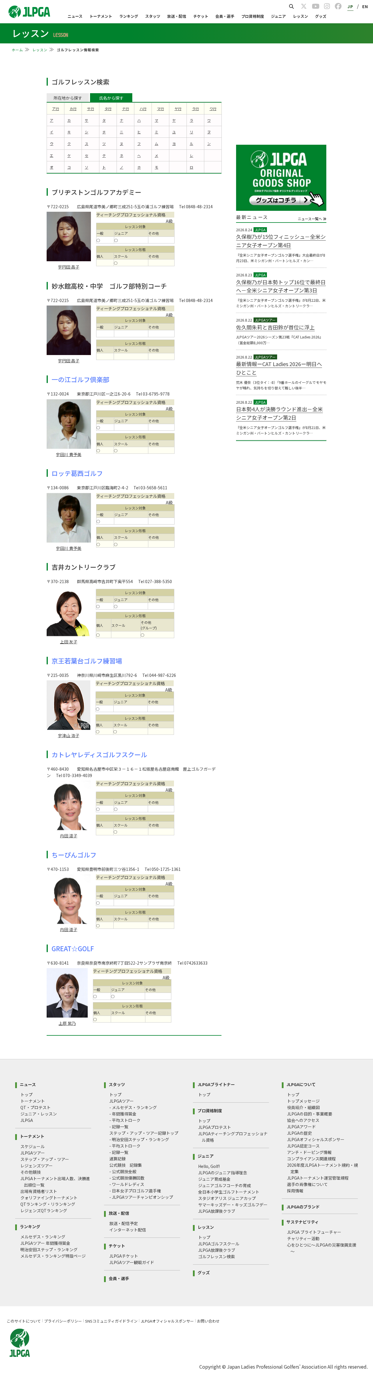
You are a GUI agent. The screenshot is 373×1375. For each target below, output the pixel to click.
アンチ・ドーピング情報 (309, 1152)
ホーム (17, 49)
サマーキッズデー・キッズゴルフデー (233, 1205)
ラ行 (195, 108)
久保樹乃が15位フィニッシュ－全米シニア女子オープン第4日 (281, 241)
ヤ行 (178, 108)
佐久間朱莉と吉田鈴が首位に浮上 (275, 327)
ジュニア (278, 16)
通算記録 (117, 1159)
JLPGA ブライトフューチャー (314, 1232)
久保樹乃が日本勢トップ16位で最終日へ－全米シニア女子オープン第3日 (281, 286)
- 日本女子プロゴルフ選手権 (135, 1191)
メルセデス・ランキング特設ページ (53, 1256)
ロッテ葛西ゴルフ (77, 473)
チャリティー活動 (303, 1238)
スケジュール (32, 1146)
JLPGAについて (301, 1083)
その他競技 (30, 1172)
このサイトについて (24, 1321)
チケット (200, 16)
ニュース (75, 16)
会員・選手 (224, 16)
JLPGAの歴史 (299, 1133)
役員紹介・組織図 (303, 1107)
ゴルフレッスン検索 (216, 1256)
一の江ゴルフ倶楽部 (80, 379)
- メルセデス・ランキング (133, 1107)
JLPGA (26, 1120)
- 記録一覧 (118, 1126)
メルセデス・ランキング (42, 1237)
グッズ (320, 16)
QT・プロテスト (35, 1107)
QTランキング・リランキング (47, 1204)
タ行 (108, 108)
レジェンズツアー (36, 1166)
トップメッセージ (303, 1101)
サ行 (90, 108)
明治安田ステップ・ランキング (49, 1249)
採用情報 (295, 1191)
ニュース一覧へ (310, 219)
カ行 (73, 108)
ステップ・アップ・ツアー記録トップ (143, 1133)
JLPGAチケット (123, 1256)
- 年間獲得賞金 (122, 1114)
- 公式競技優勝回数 (127, 1178)
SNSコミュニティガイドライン (111, 1321)
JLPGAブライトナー (216, 1083)
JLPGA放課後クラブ (216, 1211)
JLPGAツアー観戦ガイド (131, 1262)
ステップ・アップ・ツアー (44, 1159)
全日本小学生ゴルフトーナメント (228, 1192)
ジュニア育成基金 (214, 1179)
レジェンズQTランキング (43, 1210)
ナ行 (125, 108)
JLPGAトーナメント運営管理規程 (318, 1178)
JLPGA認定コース (303, 1146)
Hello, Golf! (209, 1166)
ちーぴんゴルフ (74, 854)
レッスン (300, 16)
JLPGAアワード (301, 1126)
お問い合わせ (208, 1321)
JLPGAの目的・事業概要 (309, 1114)
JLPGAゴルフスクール (218, 1244)
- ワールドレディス (126, 1184)
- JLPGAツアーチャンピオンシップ (141, 1197)
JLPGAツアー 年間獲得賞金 (45, 1243)
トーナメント (100, 16)
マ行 (160, 108)
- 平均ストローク (124, 1120)
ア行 (55, 108)
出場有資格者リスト (38, 1191)
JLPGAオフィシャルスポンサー (315, 1139)
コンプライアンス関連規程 (311, 1159)
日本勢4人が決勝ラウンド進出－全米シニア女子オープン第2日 (279, 413)
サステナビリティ (302, 1221)
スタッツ (152, 16)
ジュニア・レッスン (38, 1114)
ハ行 (143, 108)
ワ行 (213, 108)
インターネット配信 (127, 1230)
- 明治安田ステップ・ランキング (139, 1139)
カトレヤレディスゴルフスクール (99, 754)
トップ (26, 1094)
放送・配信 (176, 16)
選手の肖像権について (307, 1184)
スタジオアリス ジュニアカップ (227, 1198)
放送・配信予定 (123, 1223)
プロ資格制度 (252, 16)
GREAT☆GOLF (73, 948)
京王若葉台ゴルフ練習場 (87, 660)
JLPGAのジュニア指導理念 (222, 1172)
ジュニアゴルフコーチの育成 (224, 1185)
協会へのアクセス (303, 1120)
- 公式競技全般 (122, 1171)
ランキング (128, 16)
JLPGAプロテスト (214, 1127)
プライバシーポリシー (63, 1321)
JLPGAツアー (32, 1153)
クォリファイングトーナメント (49, 1198)
